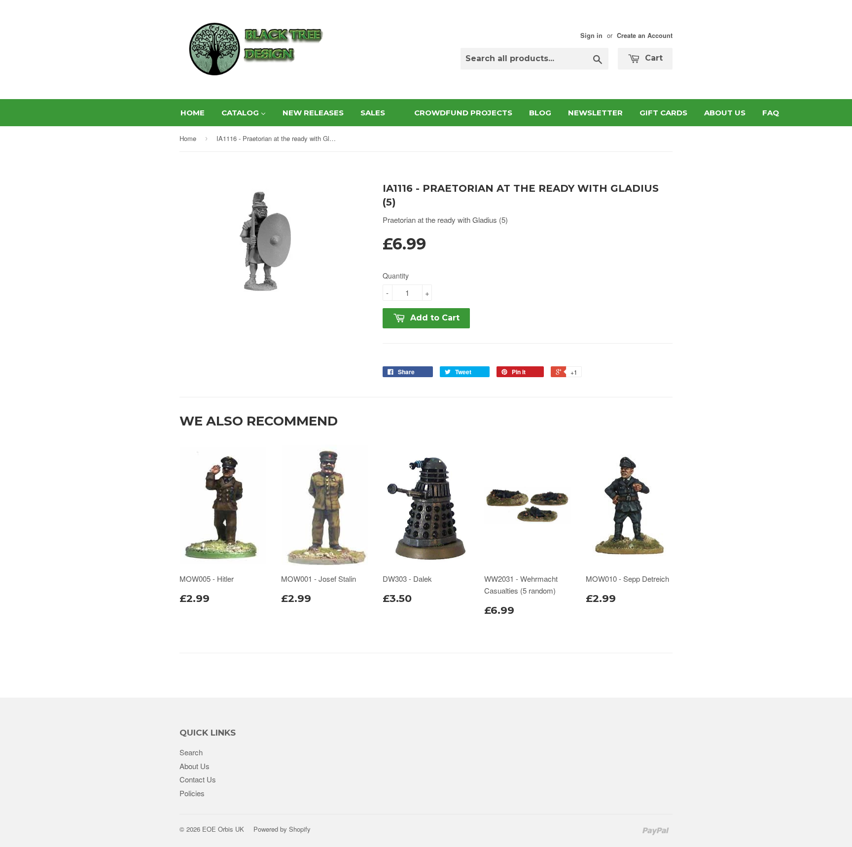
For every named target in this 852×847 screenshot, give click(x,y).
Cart (652, 58)
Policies (192, 793)
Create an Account (645, 35)
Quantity (396, 276)
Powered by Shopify (282, 829)
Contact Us (197, 779)
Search (191, 752)
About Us (194, 766)
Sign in (591, 35)
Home (187, 138)
